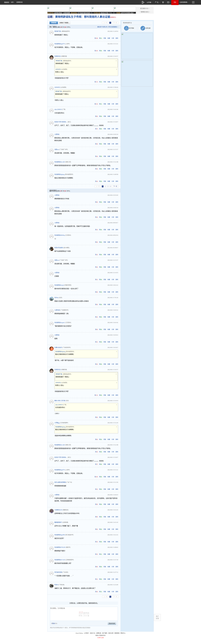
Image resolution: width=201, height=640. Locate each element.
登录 (175, 2)
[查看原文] (113, 17)
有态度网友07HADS (60, 547)
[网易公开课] (149, 2)
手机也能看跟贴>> (113, 27)
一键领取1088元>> (145, 12)
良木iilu (56, 297)
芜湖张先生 (57, 56)
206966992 (58, 69)
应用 (12, 2)
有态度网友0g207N (59, 44)
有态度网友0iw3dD (59, 162)
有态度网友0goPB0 (59, 535)
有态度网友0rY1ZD (59, 560)
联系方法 (92, 633)
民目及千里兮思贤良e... (60, 122)
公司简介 (86, 633)
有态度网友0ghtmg (59, 174)
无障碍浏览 (19, 2)
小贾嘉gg (56, 423)
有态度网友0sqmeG (59, 322)
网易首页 (6, 2)
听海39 (56, 584)
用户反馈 (157, 617)
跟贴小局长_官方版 (59, 400)
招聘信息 (98, 633)
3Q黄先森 (57, 310)
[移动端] (143, 2)
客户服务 (104, 633)
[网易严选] (157, 2)
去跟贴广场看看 (63, 22)
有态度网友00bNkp (59, 235)
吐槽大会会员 (58, 347)
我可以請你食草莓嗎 (60, 482)
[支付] (163, 2)
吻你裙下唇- (57, 31)
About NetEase (79, 633)
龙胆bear (56, 149)
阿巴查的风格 (58, 572)
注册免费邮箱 (183, 2)
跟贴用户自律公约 (102, 27)
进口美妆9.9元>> (144, 8)
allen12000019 (58, 109)
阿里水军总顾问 (58, 247)
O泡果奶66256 (58, 510)
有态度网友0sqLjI (59, 285)
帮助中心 (123, 633)
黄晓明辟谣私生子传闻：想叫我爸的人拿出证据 (82, 16)
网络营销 (116, 633)
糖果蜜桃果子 (58, 522)
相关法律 (110, 633)
